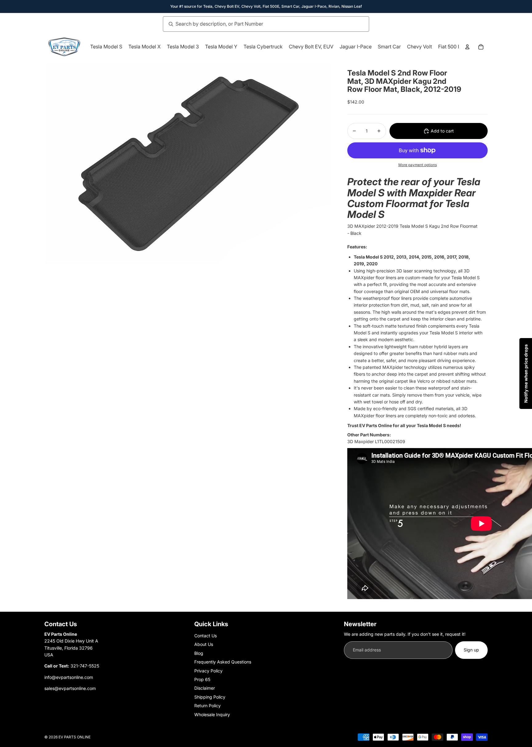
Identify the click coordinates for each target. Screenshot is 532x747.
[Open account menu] (467, 47)
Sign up (471, 649)
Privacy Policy (208, 670)
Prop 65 (202, 679)
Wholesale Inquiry (212, 714)
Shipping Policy (209, 697)
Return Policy (207, 705)
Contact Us (205, 635)
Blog (198, 653)
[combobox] (259, 24)
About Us (203, 644)
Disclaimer (204, 688)
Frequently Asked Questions (222, 661)
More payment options (417, 165)
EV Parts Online (74, 737)
